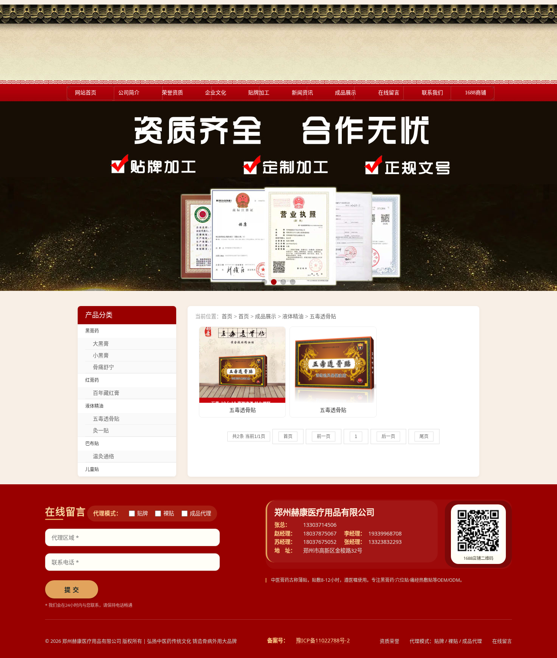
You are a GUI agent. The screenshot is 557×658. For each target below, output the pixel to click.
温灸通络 (103, 456)
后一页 (388, 436)
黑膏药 (92, 331)
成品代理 (200, 513)
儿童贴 (92, 469)
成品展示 (265, 316)
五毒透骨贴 (106, 419)
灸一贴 (101, 430)
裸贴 (168, 513)
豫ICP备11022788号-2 (323, 641)
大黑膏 (101, 344)
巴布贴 (92, 443)
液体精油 (94, 406)
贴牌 (142, 513)
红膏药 (92, 380)
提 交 (71, 590)
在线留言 (502, 641)
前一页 (323, 436)
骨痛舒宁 (103, 367)
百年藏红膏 (106, 393)
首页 (227, 316)
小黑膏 (101, 355)
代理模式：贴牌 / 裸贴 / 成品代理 (446, 641)
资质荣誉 (389, 641)
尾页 (424, 436)
